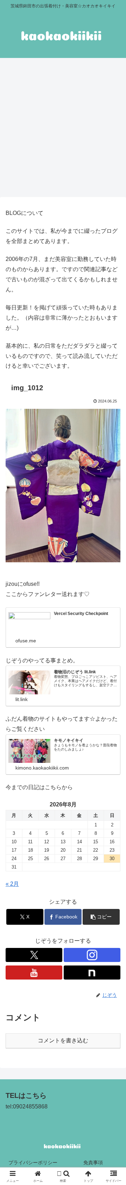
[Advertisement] (63, 129)
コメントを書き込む (63, 1040)
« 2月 (12, 884)
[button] (101, 917)
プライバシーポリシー (32, 1162)
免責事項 (93, 1162)
